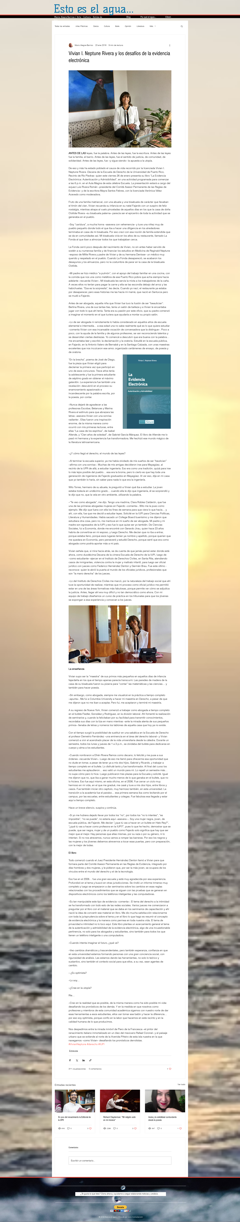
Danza (95, 26)
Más (151, 26)
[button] (181, 26)
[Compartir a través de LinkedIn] (83, 1060)
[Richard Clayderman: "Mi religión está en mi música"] (120, 1101)
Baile (117, 26)
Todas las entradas (62, 26)
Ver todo (181, 1084)
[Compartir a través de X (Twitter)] (76, 1060)
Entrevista (73, 1050)
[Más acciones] (169, 45)
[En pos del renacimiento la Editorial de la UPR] (75, 1101)
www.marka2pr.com (135, 1217)
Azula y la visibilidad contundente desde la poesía (162, 1118)
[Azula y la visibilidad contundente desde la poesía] (165, 1101)
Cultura (107, 26)
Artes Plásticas (82, 26)
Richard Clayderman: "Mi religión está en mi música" (119, 1118)
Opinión (128, 26)
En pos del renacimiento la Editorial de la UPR (74, 1118)
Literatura (140, 26)
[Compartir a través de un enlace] (90, 1060)
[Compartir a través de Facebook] (70, 1060)
